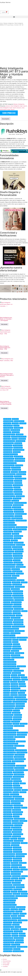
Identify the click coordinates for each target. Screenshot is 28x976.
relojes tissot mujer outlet (18, 456)
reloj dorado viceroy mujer (16, 803)
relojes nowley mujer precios (8, 480)
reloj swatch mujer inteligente (18, 622)
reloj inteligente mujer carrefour (22, 752)
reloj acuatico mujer (18, 880)
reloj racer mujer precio (7, 646)
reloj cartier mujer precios (20, 856)
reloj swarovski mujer (7, 626)
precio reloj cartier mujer (17, 889)
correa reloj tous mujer (7, 924)
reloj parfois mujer (6, 655)
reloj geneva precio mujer (8, 785)
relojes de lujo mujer (17, 560)
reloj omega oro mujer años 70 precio (10, 664)
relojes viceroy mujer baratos (8, 443)
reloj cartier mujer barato (8, 860)
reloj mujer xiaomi (21, 675)
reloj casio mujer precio (17, 847)
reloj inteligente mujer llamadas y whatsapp (10, 743)
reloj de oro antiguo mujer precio (18, 823)
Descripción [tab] (5, 119)
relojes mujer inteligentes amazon (9, 496)
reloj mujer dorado (7, 690)
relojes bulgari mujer (20, 573)
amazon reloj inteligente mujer (22, 946)
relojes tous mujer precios (18, 447)
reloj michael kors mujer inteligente (9, 699)
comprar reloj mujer (16, 924)
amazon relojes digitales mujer (8, 942)
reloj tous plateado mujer (17, 606)
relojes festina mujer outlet (19, 542)
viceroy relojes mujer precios (19, 421)
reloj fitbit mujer (6, 794)
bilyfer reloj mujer (22, 935)
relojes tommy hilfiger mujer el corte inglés (10, 454)
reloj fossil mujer (15, 792)
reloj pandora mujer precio (15, 655)
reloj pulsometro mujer (7, 648)
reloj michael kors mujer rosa (8, 697)
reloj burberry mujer (14, 867)
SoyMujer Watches (5, 2)
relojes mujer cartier (7, 500)
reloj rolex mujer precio (7, 639)
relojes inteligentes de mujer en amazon (20, 529)
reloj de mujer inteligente (8, 829)
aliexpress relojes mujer (7, 951)
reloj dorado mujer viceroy (8, 805)
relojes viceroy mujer (18, 443)
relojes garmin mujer (17, 538)
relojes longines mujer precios (8, 516)
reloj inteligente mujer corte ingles (21, 750)
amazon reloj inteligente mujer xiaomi (16, 106)
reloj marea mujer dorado (8, 710)
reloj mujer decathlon (15, 690)
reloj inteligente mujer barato (19, 754)
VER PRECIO (9, 113)
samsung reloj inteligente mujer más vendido (19, 436)
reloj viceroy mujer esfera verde (18, 595)
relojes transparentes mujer (17, 445)
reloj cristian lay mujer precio (18, 834)
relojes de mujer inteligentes (17, 555)
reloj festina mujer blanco (19, 798)
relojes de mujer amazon (8, 560)
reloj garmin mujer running (8, 787)
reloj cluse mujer (6, 838)
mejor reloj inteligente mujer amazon (9, 900)
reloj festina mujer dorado (17, 796)
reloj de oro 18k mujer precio (8, 825)
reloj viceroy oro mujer (7, 591)
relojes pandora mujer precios (8, 478)
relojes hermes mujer (7, 533)
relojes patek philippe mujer (21, 474)
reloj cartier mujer (6, 862)
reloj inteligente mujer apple (8, 756)
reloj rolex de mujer (23, 639)
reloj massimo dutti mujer (20, 703)
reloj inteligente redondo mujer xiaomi (10, 732)
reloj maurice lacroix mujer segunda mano (19, 701)
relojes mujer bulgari (15, 500)
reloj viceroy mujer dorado (8, 597)
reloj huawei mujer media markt (18, 776)
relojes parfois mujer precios (8, 476)
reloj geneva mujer (16, 785)
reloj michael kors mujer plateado (20, 697)
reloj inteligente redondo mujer (22, 732)
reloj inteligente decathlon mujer (9, 770)
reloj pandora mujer (7, 657)
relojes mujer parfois (18, 489)
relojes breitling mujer (7, 575)
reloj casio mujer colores (17, 849)
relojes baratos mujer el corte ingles (9, 580)
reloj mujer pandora (21, 681)
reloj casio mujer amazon (8, 851)
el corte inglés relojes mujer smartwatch (10, 920)
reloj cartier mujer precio (7, 858)
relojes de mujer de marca (8, 558)
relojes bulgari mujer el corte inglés (9, 573)
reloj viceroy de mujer (17, 604)
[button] (14, 17)
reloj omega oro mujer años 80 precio (10, 661)
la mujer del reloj (6, 909)
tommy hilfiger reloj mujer (18, 427)
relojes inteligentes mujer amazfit (21, 527)
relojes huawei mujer (18, 531)
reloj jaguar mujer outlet (7, 723)
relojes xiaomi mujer (22, 438)
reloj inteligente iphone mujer (21, 765)
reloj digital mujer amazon (17, 814)
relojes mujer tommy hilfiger (17, 485)
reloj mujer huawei (22, 686)
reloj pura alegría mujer (16, 646)
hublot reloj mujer (21, 909)
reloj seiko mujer (6, 633)
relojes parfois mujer (18, 476)
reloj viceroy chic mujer (7, 606)
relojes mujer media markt (8, 491)
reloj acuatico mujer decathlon (8, 880)
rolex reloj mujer (14, 438)
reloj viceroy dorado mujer (8, 604)
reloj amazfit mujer (14, 878)
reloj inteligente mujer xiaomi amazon (10, 107)
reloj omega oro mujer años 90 (9, 659)
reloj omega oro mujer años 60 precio (10, 666)
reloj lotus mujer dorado (17, 717)
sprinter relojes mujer (15, 432)
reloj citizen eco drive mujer (8, 840)
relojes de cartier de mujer (8, 562)
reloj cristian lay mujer (7, 836)
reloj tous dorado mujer (7, 613)
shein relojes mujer (7, 436)
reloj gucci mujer (16, 783)
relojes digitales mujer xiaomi (18, 549)
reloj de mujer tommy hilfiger (16, 827)
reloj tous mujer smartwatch (8, 608)
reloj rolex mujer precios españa (22, 637)
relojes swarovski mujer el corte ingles (10, 463)
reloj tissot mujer (19, 615)
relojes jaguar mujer (7, 518)
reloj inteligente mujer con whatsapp (9, 752)
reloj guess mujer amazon (8, 781)
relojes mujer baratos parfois (8, 502)
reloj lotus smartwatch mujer (8, 714)
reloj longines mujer (7, 721)
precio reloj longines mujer (8, 889)
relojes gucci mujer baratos (8, 538)
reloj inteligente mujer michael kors (9, 739)
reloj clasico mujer (14, 838)
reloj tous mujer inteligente (19, 608)
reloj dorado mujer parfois (18, 805)
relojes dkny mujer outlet (8, 549)
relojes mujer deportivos (7, 498)
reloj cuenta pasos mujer (8, 834)
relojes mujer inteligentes (20, 496)
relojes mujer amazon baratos (18, 505)
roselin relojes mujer (7, 438)
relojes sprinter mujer (19, 465)
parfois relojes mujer (16, 893)
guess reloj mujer (15, 913)
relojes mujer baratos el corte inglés (20, 502)
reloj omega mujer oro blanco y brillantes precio (11, 668)
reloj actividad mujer (7, 882)
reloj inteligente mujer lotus (21, 741)
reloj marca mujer (16, 710)
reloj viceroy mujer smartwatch (17, 591)
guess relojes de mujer (7, 913)
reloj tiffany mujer (6, 617)
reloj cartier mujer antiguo (17, 860)
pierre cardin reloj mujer (7, 893)
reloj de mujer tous (7, 827)
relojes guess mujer (15, 533)
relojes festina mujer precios (8, 542)
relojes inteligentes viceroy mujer (9, 520)
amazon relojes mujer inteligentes (9, 940)
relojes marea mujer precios (8, 511)
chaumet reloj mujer (23, 929)
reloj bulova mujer (22, 867)
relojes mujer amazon (7, 507)
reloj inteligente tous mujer (8, 728)
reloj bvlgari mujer (6, 867)
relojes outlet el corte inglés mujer (20, 478)
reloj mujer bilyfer (13, 692)
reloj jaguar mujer (15, 723)
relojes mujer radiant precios (8, 489)
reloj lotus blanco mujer (17, 719)
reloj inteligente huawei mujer (8, 767)
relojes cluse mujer (20, 564)
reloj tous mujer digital (16, 611)
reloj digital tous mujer (7, 809)
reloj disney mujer (17, 807)
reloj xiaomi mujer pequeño (17, 584)
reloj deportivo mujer (7, 820)
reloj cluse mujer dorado (16, 836)
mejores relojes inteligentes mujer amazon (10, 898)
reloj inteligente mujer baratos (8, 754)
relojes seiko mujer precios (16, 467)
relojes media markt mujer (8, 509)
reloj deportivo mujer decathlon (19, 818)
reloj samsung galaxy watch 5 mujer (9, 637)
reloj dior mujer (24, 807)
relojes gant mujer (6, 540)
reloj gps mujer (22, 783)
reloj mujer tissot (24, 677)
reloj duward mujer (7, 803)
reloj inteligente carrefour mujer (18, 772)
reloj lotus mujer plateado (8, 717)
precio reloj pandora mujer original (9, 887)
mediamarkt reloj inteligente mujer (9, 902)
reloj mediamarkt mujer (7, 701)
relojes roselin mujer (7, 469)
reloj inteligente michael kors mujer (17, 761)
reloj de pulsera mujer (7, 823)
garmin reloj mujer (23, 913)
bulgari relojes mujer (7, 935)
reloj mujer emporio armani (15, 688)
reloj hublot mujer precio (7, 776)
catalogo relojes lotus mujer (8, 931)
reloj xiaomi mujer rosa (7, 584)
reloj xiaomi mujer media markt (9, 586)
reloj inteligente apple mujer (8, 774)
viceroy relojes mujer (7, 423)
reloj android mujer (7, 878)
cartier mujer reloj (22, 933)
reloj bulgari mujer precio (8, 869)
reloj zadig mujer (24, 582)
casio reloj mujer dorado (18, 931)
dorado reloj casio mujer (7, 922)
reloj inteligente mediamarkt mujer (9, 763)
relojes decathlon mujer (7, 553)
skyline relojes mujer (19, 434)
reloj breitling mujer (24, 869)
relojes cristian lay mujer (18, 562)
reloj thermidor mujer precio (15, 617)
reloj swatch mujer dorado (8, 624)
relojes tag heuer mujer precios (9, 458)
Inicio (1, 23)
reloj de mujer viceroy (18, 825)
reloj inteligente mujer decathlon (9, 750)
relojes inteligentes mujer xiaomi (21, 520)
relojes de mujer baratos (18, 558)
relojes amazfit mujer (7, 582)
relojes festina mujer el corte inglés (9, 544)
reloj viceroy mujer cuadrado (18, 597)
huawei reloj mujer (19, 911)
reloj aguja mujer (21, 878)
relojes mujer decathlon (17, 498)
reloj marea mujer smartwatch (8, 708)
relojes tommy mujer (17, 452)
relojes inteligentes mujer (8, 529)
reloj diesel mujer (16, 816)
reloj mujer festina (6, 688)
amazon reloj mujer (7, 944)
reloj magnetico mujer (7, 712)
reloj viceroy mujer (7, 602)
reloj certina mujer (6, 845)
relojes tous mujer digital (8, 452)
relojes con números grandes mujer (9, 564)
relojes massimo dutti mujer (18, 509)
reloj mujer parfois (13, 681)
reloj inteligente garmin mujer (19, 767)
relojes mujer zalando (18, 480)
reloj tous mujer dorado (7, 611)
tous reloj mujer (16, 425)
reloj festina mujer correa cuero (9, 798)
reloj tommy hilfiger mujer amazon (9, 615)
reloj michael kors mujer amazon (22, 699)
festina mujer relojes (7, 918)
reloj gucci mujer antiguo (7, 783)
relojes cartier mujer (7, 569)
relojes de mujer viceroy (7, 555)
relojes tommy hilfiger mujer (8, 456)
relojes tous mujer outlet (7, 449)
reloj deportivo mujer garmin (8, 818)
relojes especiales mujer (20, 544)
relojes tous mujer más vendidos (18, 449)
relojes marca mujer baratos (18, 511)
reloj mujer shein (24, 679)
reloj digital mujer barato (7, 814)
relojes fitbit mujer (14, 540)
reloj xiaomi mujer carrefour (20, 586)
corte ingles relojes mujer (17, 922)
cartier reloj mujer (14, 933)
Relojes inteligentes (9, 23)
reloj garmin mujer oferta (17, 787)
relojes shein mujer (7, 467)
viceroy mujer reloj (23, 423)
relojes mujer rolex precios (8, 487)
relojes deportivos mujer (19, 551)
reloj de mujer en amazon (17, 829)
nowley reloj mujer (24, 893)
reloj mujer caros (6, 692)
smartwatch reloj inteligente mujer (9, 434)
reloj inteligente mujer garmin (19, 745)
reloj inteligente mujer (7, 761)
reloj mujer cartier (22, 690)
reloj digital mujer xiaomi (16, 809)
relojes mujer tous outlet (7, 485)
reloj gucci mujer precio (17, 781)
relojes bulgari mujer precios (17, 571)
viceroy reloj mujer (15, 423)
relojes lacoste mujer (18, 516)
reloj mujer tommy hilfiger (15, 677)
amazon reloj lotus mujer (15, 944)
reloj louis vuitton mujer (16, 712)
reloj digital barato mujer (7, 816)
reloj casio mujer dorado (7, 849)
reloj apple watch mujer (16, 876)
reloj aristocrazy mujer (7, 876)
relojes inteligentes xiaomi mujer (17, 518)
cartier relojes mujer (7, 933)
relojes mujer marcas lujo (18, 491)
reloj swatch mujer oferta (8, 622)
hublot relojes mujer (14, 909)
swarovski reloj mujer (7, 432)
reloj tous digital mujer (16, 613)
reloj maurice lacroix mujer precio (9, 703)
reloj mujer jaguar (6, 686)
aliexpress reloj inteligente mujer (18, 951)
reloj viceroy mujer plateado (18, 593)
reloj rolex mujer (15, 639)
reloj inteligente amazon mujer (19, 774)
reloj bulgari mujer (16, 869)
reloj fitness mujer (23, 792)
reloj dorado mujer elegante (8, 807)
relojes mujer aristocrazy (8, 505)
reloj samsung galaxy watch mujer (9, 635)
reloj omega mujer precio (21, 666)
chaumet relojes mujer (14, 929)
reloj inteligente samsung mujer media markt (11, 730)
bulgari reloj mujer (15, 935)
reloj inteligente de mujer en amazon (21, 770)
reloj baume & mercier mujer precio (16, 871)
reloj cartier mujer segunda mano (9, 856)
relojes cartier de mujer (15, 569)
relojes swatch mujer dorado (19, 458)
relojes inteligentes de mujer (8, 531)
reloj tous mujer (24, 611)
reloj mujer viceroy (7, 677)
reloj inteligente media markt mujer (9, 765)
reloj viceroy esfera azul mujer (16, 602)
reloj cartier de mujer (14, 862)
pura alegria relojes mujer (16, 882)
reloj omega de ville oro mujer (18, 670)
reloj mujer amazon (21, 692)
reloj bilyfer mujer (6, 871)
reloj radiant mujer (16, 644)
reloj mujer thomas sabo (7, 679)
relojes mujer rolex (17, 487)
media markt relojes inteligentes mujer (10, 904)
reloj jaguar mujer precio (15, 721)
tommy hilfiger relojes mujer (8, 427)
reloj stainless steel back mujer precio (18, 626)
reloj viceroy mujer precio (8, 593)
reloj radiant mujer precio (8, 644)
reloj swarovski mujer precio (18, 624)
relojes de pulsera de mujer (17, 553)
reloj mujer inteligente (14, 686)
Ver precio (4, 324)
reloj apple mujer (24, 876)
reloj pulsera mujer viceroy (17, 648)
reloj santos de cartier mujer (15, 633)
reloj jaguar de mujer (23, 723)
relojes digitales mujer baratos (8, 551)
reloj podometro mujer (15, 650)
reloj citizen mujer (21, 838)
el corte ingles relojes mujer (22, 920)
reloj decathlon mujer (23, 820)
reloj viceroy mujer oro (7, 595)
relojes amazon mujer (20, 580)
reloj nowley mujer (7, 675)
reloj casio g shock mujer (17, 851)
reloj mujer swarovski (16, 679)
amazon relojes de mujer (19, 942)
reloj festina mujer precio (14, 794)
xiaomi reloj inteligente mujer (8, 421)
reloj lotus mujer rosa (18, 714)
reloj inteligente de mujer (8, 772)
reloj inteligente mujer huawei (8, 745)
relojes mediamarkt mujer (16, 507)
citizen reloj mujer (6, 929)
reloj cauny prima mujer (15, 845)
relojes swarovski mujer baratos (9, 465)
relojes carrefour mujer (7, 571)
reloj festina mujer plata (7, 796)
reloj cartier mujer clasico (17, 858)
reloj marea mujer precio (19, 708)
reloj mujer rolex (6, 681)
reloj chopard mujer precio (18, 840)
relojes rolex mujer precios (16, 469)
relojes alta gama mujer (16, 582)
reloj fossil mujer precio (7, 792)
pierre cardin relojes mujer (22, 891)
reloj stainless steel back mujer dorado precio (11, 628)
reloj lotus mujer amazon (8, 719)
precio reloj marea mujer (20, 887)
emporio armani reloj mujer (16, 918)
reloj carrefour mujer (23, 862)
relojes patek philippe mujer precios (9, 474)
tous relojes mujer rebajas (8, 425)
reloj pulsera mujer (7, 650)
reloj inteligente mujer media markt (9, 741)
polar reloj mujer (14, 891)
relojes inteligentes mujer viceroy (9, 522)
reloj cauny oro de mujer (7, 847)
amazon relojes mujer (19, 940)
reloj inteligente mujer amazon (19, 756)
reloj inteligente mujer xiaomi (21, 734)
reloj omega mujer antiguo (8, 670)
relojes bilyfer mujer (16, 575)
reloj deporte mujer (15, 820)
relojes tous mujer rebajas (8, 447)
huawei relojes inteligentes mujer (9, 911)
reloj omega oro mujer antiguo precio (17, 657)
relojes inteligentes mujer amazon (9, 527)
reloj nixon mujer (14, 675)
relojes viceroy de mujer (7, 445)
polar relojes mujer (7, 891)
